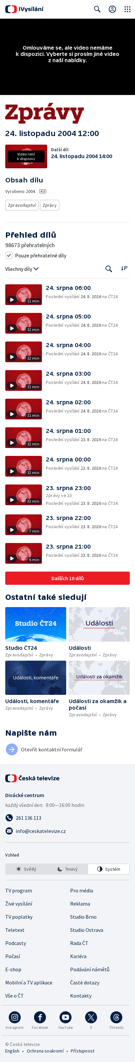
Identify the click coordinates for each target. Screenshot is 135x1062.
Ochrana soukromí (45, 1051)
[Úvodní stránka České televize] (32, 778)
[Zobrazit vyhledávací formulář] (97, 9)
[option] (26, 869)
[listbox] (67, 869)
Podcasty (15, 943)
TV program (18, 890)
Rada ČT (79, 943)
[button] (25, 294)
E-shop (13, 969)
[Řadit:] (124, 268)
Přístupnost (82, 1051)
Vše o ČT (14, 995)
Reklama (80, 903)
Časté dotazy (84, 982)
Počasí (12, 956)
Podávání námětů (89, 969)
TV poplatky (18, 916)
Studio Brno (83, 916)
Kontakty (80, 995)
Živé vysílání (18, 903)
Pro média (81, 890)
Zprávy (50, 205)
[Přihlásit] (112, 9)
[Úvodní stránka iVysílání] (24, 9)
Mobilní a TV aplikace (28, 982)
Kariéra (78, 956)
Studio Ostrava (86, 930)
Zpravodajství (22, 205)
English (12, 1051)
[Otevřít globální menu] (127, 9)
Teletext (15, 930)
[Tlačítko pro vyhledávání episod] (109, 269)
